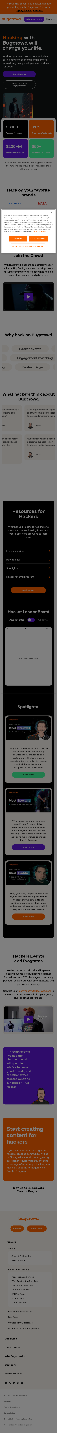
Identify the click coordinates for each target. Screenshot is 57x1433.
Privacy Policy (40, 231)
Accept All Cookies (38, 239)
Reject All (18, 239)
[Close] (52, 212)
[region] (28, 231)
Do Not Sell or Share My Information (27, 246)
